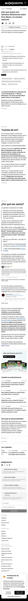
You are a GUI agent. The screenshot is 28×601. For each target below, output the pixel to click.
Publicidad (3, 518)
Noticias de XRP (5, 549)
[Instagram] (13, 23)
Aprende (3, 533)
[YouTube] (2, 23)
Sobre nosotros (5, 522)
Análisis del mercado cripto (6, 554)
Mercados (3, 536)
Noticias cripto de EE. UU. (6, 560)
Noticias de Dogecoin (6, 564)
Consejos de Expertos (6, 538)
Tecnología (9, 8)
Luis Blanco (12, 49)
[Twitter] (6, 23)
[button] (14, 471)
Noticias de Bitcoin (6, 551)
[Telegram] (9, 23)
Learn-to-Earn (4, 540)
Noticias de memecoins (7, 568)
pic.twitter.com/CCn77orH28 (17, 246)
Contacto (3, 520)
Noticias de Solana (6, 566)
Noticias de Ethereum (6, 557)
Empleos (3, 525)
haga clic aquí (5, 345)
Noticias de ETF (5, 571)
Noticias (3, 8)
